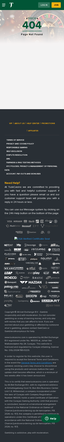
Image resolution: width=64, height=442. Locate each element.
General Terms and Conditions (36, 362)
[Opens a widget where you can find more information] (50, 418)
